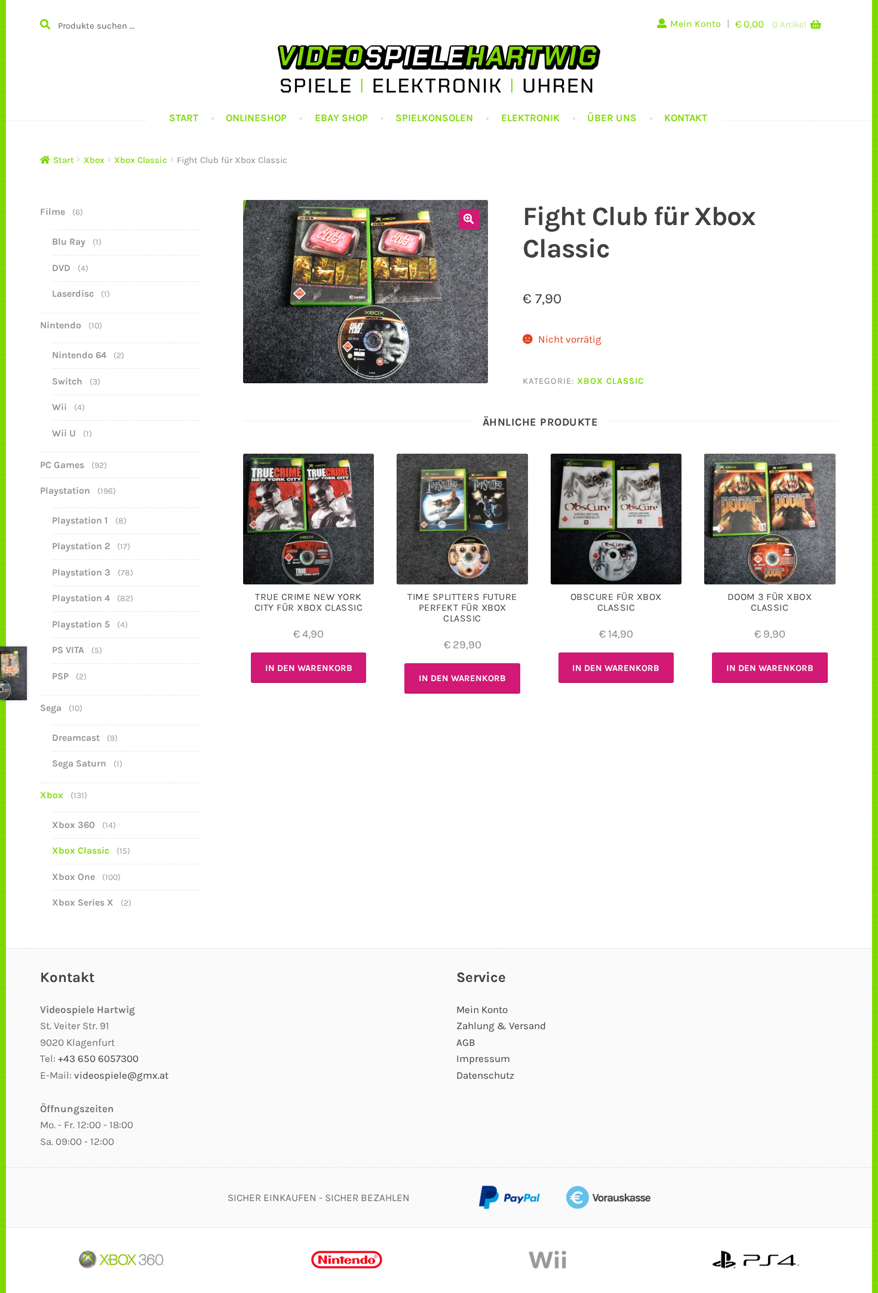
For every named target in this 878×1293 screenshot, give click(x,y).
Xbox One (73, 876)
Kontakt (685, 118)
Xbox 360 (73, 824)
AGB (465, 1042)
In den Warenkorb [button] (308, 668)
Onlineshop (256, 118)
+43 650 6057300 (98, 1058)
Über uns (612, 118)
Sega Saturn (79, 763)
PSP (60, 676)
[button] (469, 219)
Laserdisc (73, 293)
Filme (52, 211)
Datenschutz (485, 1075)
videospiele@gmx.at (121, 1075)
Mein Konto (695, 23)
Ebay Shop (341, 118)
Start (183, 118)
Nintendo (60, 325)
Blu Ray (68, 241)
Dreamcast (76, 737)
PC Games (62, 464)
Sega (51, 707)
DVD (61, 267)
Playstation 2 (81, 546)
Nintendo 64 (79, 355)
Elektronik (530, 118)
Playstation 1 (80, 520)
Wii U (64, 433)
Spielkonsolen (434, 118)
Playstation (65, 490)
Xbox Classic (140, 160)
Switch (67, 381)
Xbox (94, 160)
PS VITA (68, 649)
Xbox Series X (82, 902)
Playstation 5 (81, 624)
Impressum (483, 1058)
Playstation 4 (81, 598)
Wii (59, 406)
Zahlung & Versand (501, 1026)
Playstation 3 (81, 572)
